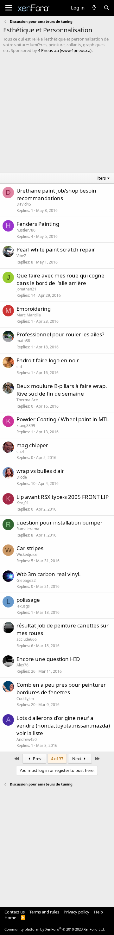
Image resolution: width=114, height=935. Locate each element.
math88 (23, 340)
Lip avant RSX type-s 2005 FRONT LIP (62, 496)
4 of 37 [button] (57, 758)
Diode (21, 477)
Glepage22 (26, 580)
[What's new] (94, 8)
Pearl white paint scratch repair (55, 249)
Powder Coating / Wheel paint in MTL (62, 419)
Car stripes (29, 548)
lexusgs (23, 606)
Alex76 (22, 665)
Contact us (14, 912)
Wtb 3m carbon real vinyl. (48, 574)
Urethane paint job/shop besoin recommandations (56, 194)
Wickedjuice (26, 554)
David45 (23, 204)
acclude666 (26, 639)
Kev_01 (22, 503)
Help (98, 912)
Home (10, 917)
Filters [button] (100, 178)
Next (77, 758)
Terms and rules (44, 912)
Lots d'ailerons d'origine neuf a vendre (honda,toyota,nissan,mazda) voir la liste (63, 725)
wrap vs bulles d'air (40, 470)
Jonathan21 (26, 289)
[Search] (106, 8)
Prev (36, 758)
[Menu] (8, 8)
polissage (28, 599)
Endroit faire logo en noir (47, 360)
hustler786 (25, 230)
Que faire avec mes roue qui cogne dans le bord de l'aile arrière (60, 279)
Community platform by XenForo (54, 929)
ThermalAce (27, 400)
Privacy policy (76, 912)
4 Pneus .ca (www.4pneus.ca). (65, 50)
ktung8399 (25, 425)
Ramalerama (27, 528)
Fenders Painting (37, 223)
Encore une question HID (48, 659)
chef (20, 451)
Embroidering (33, 308)
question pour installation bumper (59, 522)
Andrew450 (26, 739)
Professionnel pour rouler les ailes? (60, 334)
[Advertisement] (57, 114)
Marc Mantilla (28, 315)
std (19, 366)
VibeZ (21, 255)
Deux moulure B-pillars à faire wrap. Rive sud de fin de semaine (61, 389)
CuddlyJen (25, 698)
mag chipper (32, 445)
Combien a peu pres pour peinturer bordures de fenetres (61, 688)
